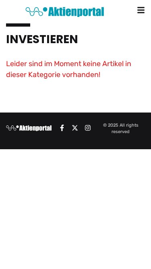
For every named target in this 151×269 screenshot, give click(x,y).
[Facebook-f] (62, 127)
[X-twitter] (74, 127)
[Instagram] (87, 127)
